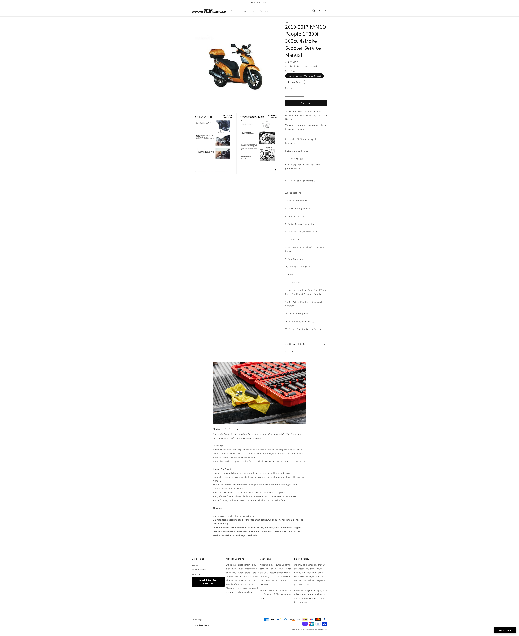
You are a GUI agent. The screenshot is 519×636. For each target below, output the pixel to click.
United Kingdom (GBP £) (204, 625)
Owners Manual (295, 82)
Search (195, 565)
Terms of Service (199, 569)
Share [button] (290, 351)
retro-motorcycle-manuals (305, 629)
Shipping (299, 66)
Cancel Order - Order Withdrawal (208, 582)
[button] (314, 11)
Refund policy (198, 574)
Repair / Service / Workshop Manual (304, 76)
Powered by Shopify (320, 629)
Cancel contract (505, 630)
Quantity (288, 88)
